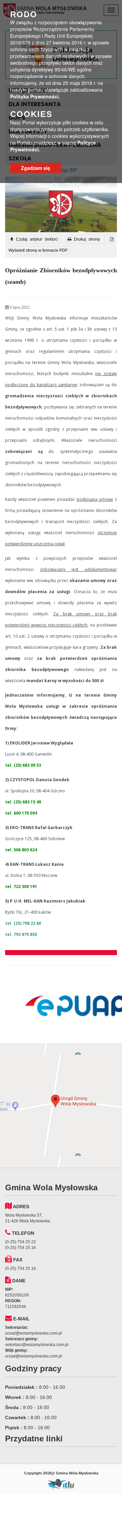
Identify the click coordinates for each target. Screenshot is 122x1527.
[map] (61, 1105)
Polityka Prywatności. (35, 96)
